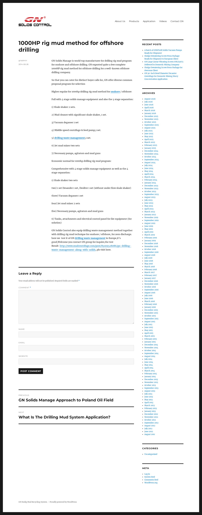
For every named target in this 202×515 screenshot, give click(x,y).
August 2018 (149, 255)
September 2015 (151, 319)
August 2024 (149, 162)
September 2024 (151, 159)
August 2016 (149, 293)
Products (134, 21)
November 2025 (151, 119)
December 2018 (151, 243)
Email (22, 342)
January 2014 (150, 376)
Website (23, 356)
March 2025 (149, 142)
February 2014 (150, 373)
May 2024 (148, 171)
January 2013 (150, 411)
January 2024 (150, 183)
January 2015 (150, 342)
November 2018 (151, 246)
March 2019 (149, 235)
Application (149, 21)
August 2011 (149, 434)
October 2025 (150, 122)
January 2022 (150, 214)
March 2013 (149, 405)
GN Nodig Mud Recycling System (33, 502)
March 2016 (149, 301)
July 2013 (148, 394)
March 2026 (149, 110)
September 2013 (151, 388)
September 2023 (151, 194)
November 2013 (151, 382)
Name (22, 329)
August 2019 (149, 223)
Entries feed (149, 477)
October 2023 (150, 191)
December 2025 (151, 116)
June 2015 (148, 327)
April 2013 (148, 402)
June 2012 (148, 431)
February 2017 (150, 275)
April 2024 (148, 174)
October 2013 (150, 385)
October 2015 (150, 316)
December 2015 (151, 310)
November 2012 (151, 417)
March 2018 (149, 266)
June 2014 (148, 362)
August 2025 (149, 128)
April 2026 (149, 107)
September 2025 (151, 125)
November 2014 (151, 347)
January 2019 (150, 240)
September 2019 (151, 220)
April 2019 (148, 232)
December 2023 (151, 186)
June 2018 (148, 261)
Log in (147, 474)
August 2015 (149, 321)
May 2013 (148, 400)
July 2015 (148, 324)
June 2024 (148, 168)
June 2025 (148, 133)
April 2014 (148, 368)
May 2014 (148, 365)
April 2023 (148, 209)
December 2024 (151, 151)
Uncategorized (150, 454)
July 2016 (148, 295)
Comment (25, 287)
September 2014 (151, 353)
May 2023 (148, 206)
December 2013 (151, 379)
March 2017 (149, 272)
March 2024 (149, 177)
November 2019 (151, 217)
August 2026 (150, 99)
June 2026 (148, 105)
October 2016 (150, 287)
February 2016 (150, 304)
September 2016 (151, 290)
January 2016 (150, 307)
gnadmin (23, 60)
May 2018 (148, 264)
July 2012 (148, 428)
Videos (163, 21)
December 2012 (151, 414)
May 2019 (148, 229)
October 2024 (150, 157)
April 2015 (148, 333)
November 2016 (151, 284)
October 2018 (150, 249)
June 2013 (148, 397)
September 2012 (151, 423)
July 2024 (148, 165)
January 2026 (150, 113)
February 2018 (150, 269)
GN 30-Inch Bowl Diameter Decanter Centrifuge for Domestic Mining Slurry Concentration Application (161, 76)
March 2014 (149, 371)
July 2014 (148, 359)
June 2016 (148, 298)
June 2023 (148, 203)
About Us (120, 21)
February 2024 (150, 180)
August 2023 (149, 197)
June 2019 (148, 226)
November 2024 (151, 154)
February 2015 (150, 339)
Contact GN (177, 21)
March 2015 (149, 336)
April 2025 (148, 139)
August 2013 (149, 391)
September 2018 (151, 252)
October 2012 (150, 420)
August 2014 (149, 356)
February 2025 (150, 145)
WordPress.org (150, 483)
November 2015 (151, 313)
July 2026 (148, 102)
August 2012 (149, 426)
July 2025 (148, 131)
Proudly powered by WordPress (63, 502)
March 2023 (149, 212)
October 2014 (150, 350)
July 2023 (148, 200)
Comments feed (151, 480)
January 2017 (150, 278)
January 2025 (150, 148)
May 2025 (148, 136)
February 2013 (150, 408)
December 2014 (151, 345)
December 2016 (151, 281)
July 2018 (148, 258)
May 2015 (148, 330)
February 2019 (150, 238)
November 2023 (151, 188)
